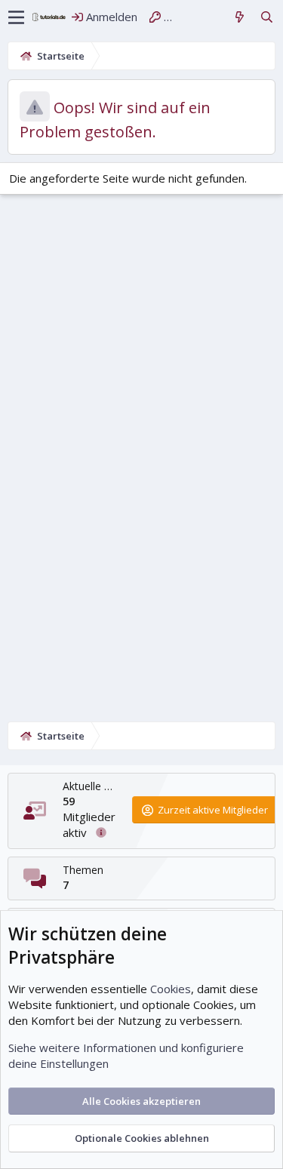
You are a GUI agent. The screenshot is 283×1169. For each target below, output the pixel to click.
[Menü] (16, 17)
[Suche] (267, 17)
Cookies (170, 988)
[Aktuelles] (239, 17)
